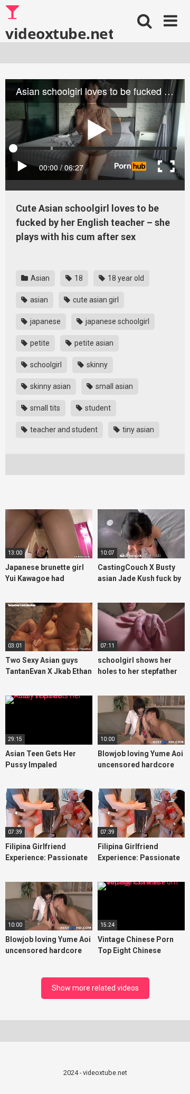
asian (38, 300)
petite (39, 343)
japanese (44, 321)
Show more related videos (95, 988)
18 (78, 278)
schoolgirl (45, 364)
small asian (113, 386)
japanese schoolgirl (116, 321)
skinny (96, 364)
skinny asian (49, 386)
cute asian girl (95, 300)
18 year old (125, 278)
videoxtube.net (59, 32)
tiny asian (137, 429)
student (97, 408)
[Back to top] (170, 1072)
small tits (44, 408)
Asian (39, 278)
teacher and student (63, 429)
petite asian (93, 343)
